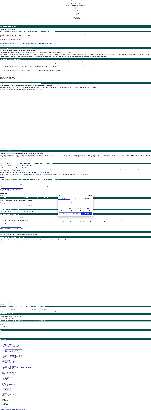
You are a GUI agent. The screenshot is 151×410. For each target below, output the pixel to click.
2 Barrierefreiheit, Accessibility (7, 343)
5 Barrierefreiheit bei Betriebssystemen (10, 361)
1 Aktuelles (3, 341)
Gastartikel (5, 380)
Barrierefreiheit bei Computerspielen (11, 350)
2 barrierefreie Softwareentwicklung (9, 346)
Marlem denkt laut (6, 390)
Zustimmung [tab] (63, 198)
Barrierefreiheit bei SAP (7, 371)
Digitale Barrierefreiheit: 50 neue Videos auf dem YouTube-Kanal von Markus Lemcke (23, 306)
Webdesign (5, 385)
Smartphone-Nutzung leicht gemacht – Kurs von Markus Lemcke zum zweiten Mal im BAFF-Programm (27, 163)
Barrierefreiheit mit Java (9, 351)
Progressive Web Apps (9, 358)
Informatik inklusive (6, 377)
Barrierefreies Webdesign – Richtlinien (11, 345)
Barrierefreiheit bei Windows (10, 366)
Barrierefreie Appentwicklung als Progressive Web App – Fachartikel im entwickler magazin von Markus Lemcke (30, 179)
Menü (75, 8)
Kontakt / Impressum (76, 17)
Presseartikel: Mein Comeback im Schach (11, 151)
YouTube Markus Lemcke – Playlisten (8, 318)
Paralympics (7, 389)
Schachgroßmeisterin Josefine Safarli (56, 70)
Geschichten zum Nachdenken (10, 391)
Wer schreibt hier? (76, 13)
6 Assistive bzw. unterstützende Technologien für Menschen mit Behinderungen (17, 367)
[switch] (71, 210)
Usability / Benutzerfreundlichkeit (9, 384)
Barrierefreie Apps (76, 15)
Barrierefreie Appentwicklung (5, 239)
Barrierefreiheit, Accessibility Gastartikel (12, 382)
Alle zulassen (87, 213)
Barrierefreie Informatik (75, 3)
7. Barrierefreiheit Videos (7, 368)
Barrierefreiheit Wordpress (7, 373)
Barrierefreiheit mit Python (9, 354)
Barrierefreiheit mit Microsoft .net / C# (11, 352)
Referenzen (76, 14)
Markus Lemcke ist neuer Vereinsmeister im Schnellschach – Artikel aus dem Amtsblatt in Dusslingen (27, 31)
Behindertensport (6, 388)
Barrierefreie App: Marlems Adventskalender (12, 232)
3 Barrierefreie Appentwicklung (8, 357)
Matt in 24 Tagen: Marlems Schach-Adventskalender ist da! (16, 48)
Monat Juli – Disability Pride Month (9, 209)
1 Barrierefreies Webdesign (8, 344)
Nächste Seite (5, 326)
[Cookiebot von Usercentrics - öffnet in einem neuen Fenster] (88, 195)
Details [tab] (75, 198)
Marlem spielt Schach (5, 395)
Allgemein (5, 369)
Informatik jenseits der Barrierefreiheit (8, 394)
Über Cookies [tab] (87, 198)
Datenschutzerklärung (77, 18)
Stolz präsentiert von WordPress (21, 409)
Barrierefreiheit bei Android (9, 362)
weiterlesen (2, 45)
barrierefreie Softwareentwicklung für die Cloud (13, 349)
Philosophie (5, 393)
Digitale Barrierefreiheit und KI (8, 374)
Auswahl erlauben (75, 213)
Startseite (76, 10)
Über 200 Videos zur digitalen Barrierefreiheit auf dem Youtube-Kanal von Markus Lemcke (24, 197)
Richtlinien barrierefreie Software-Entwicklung (13, 355)
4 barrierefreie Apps (6, 360)
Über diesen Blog (5, 400)
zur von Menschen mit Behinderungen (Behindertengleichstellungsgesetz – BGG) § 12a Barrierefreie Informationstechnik (28, 172)
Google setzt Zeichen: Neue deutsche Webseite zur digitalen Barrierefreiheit (20, 83)
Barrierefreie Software (9, 347)
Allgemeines (4, 378)
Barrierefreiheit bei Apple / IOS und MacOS (12, 363)
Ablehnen (64, 213)
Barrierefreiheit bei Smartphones (9, 372)
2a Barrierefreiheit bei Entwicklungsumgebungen (11, 356)
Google (4, 383)
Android (4, 379)
